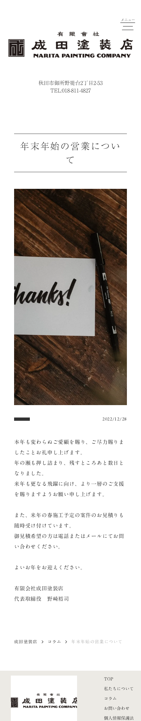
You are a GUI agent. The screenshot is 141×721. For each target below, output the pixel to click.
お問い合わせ (117, 708)
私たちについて (119, 688)
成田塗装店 (26, 642)
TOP (108, 679)
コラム (55, 642)
